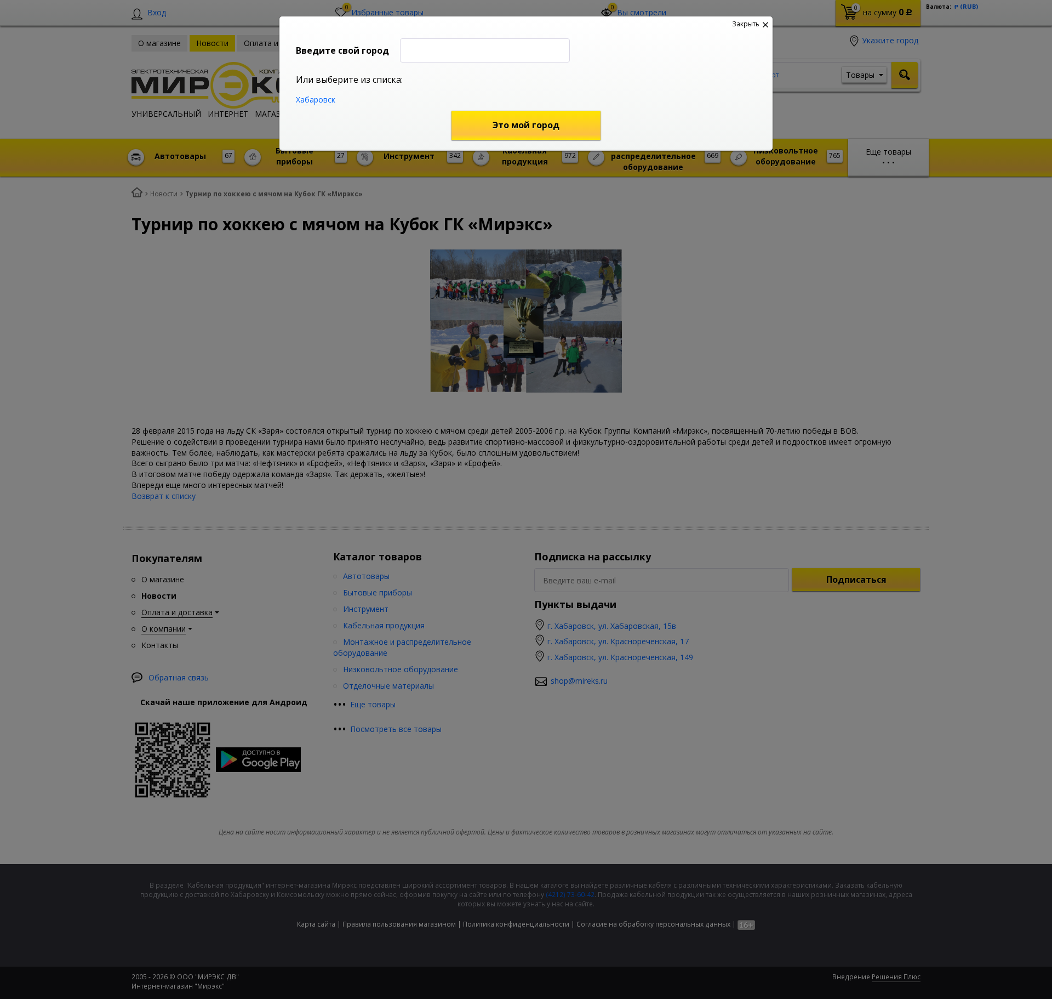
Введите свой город (342, 50)
